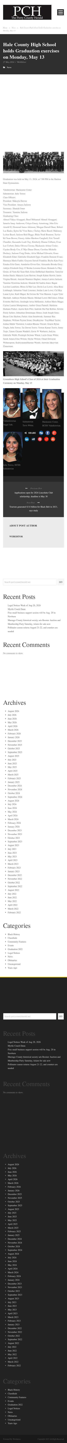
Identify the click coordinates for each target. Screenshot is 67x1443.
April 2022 (12, 904)
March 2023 (13, 863)
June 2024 (12, 807)
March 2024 (13, 819)
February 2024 (14, 822)
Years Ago (12, 967)
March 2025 (13, 774)
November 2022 (15, 878)
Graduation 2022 (15, 949)
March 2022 (13, 908)
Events (11, 945)
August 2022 (13, 889)
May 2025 (12, 766)
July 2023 (12, 848)
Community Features (17, 941)
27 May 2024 (8, 62)
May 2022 (12, 901)
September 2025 (15, 752)
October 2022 (14, 882)
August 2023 (13, 845)
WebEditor (21, 62)
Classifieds (12, 937)
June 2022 (12, 897)
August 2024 (13, 800)
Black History (14, 934)
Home (5, 27)
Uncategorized (14, 964)
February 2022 (14, 912)
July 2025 (12, 759)
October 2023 (14, 837)
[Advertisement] (33, 109)
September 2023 (15, 841)
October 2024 (14, 793)
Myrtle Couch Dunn (16, 609)
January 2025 (13, 782)
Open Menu (60, 12)
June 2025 (12, 763)
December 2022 (15, 875)
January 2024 (13, 826)
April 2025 (12, 770)
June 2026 (12, 718)
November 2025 (15, 744)
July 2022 (12, 893)
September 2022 (15, 886)
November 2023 (15, 834)
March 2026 (13, 729)
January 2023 (13, 871)
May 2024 (12, 811)
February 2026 (14, 733)
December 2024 (15, 785)
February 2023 (14, 867)
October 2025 (14, 748)
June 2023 (12, 852)
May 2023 (12, 856)
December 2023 (15, 830)
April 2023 (12, 860)
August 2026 (13, 711)
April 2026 (12, 726)
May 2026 (12, 722)
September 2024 (15, 796)
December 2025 (15, 740)
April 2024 (12, 815)
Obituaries (12, 960)
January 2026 (13, 737)
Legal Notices (14, 952)
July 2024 (12, 804)
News (13, 27)
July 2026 (12, 714)
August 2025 (13, 755)
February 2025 (14, 778)
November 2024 (15, 789)
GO (60, 581)
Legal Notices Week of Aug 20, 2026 (24, 605)
